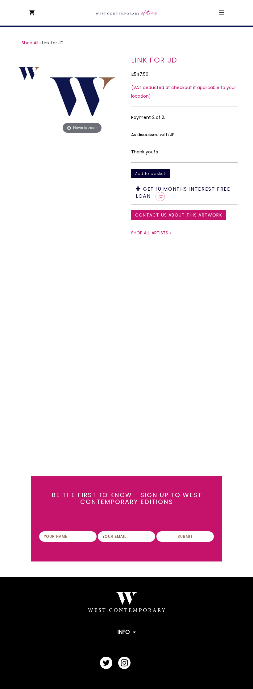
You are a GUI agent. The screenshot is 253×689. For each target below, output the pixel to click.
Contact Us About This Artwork (178, 215)
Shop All (30, 43)
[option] (82, 237)
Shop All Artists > (151, 233)
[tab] (184, 194)
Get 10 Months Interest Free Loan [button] (183, 193)
